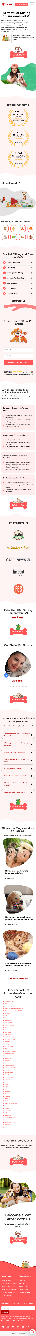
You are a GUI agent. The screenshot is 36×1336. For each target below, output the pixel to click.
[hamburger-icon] (32, 4)
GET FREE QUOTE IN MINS (18, 362)
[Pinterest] (18, 1326)
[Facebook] (3, 1326)
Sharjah (18, 1145)
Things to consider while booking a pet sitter (16, 872)
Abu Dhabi (10, 1145)
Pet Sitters (25, 645)
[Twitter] (13, 1326)
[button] (14, 202)
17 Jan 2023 (10, 878)
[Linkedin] (22, 1326)
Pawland (30, 1318)
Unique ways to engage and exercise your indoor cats (18, 964)
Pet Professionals (16, 991)
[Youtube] (27, 1326)
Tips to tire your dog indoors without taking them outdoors (19, 918)
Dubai (3, 1145)
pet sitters (13, 27)
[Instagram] (8, 1326)
